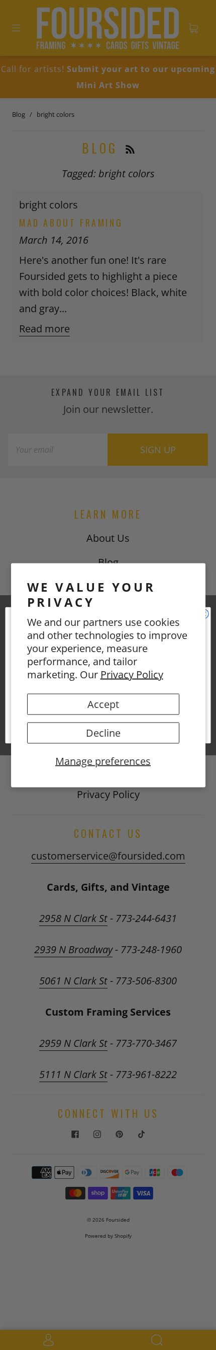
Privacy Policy (131, 674)
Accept (103, 703)
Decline (103, 732)
